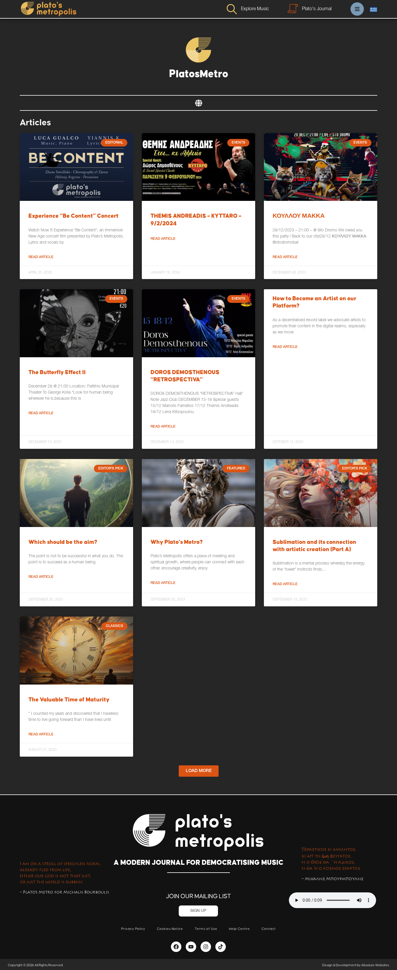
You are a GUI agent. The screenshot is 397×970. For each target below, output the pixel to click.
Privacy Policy (133, 928)
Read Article (40, 257)
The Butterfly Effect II (57, 372)
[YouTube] (191, 947)
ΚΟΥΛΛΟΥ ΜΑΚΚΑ (299, 216)
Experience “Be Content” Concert (73, 216)
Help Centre (239, 928)
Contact (269, 928)
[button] (199, 771)
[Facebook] (176, 947)
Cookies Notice (170, 928)
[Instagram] (206, 947)
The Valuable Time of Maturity (69, 700)
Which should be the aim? (62, 542)
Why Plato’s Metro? (177, 542)
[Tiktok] (220, 947)
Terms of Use (206, 928)
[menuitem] (373, 9)
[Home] (48, 9)
